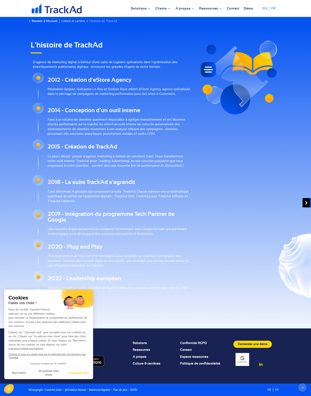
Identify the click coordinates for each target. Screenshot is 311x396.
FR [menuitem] (273, 8)
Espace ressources (194, 357)
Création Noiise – (78, 389)
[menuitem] (264, 8)
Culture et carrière (73, 21)
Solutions (140, 343)
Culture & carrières (146, 363)
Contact (186, 350)
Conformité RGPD (193, 343)
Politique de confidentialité (200, 363)
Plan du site (120, 389)
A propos (139, 357)
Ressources (141, 350)
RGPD (133, 389)
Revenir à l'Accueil (44, 21)
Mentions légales (99, 389)
